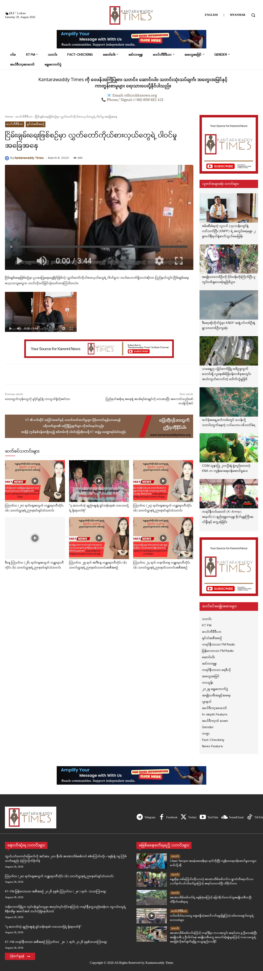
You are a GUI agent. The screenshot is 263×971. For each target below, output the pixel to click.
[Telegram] (140, 817)
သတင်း (175, 856)
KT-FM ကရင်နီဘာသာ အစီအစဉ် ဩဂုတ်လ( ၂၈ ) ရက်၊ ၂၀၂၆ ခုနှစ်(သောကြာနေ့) (56, 942)
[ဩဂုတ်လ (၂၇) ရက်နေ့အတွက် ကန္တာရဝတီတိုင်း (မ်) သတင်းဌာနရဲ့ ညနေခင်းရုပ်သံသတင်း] (163, 481)
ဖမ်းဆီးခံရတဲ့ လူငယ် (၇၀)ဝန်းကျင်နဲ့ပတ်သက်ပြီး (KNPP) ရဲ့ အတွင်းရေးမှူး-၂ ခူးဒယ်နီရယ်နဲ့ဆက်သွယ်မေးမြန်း (229, 231)
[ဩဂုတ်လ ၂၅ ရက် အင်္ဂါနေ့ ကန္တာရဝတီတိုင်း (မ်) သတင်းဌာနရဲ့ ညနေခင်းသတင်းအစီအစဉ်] (99, 538)
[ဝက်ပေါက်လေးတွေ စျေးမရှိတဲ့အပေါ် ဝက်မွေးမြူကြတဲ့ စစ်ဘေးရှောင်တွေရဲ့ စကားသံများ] (151, 915)
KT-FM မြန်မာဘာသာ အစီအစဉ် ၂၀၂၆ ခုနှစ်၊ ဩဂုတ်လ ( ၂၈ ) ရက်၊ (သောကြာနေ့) (55, 892)
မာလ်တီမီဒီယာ (23, 117)
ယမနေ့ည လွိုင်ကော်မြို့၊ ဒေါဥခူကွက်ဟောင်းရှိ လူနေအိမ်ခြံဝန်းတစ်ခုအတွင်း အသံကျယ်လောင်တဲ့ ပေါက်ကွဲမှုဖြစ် (226, 374)
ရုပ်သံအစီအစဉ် (35, 124)
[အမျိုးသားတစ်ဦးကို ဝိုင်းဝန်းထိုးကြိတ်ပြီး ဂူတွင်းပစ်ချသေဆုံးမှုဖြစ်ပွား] (229, 259)
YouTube (213, 817)
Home (9, 117)
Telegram (149, 817)
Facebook (171, 817)
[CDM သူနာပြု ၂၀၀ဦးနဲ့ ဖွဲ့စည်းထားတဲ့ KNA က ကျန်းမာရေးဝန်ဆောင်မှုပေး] (229, 448)
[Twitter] (183, 817)
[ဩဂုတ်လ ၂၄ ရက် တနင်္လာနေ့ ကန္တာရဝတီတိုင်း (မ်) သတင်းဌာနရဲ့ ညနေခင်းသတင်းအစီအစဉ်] (163, 538)
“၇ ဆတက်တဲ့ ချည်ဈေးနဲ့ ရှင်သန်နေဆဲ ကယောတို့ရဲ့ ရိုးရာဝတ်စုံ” (43, 927)
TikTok (258, 817)
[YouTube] (203, 817)
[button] (253, 15)
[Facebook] (161, 817)
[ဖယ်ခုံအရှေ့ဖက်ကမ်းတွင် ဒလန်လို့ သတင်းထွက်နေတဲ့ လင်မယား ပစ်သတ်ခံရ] (229, 402)
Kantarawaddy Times (29, 158)
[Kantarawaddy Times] (7, 158)
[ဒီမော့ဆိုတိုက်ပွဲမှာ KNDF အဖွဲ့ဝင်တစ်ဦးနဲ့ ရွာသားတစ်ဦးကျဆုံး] (229, 305)
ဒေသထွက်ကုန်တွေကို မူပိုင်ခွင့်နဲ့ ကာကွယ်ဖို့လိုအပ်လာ (37, 399)
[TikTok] (250, 817)
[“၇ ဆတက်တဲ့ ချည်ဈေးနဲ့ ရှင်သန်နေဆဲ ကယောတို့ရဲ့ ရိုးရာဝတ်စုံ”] (99, 481)
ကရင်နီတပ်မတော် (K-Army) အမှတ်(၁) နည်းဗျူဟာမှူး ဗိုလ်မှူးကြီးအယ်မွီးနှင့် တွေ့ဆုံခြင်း (227, 517)
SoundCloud (236, 817)
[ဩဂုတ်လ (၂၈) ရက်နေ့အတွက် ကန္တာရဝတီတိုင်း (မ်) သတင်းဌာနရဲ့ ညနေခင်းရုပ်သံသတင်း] (35, 481)
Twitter (192, 817)
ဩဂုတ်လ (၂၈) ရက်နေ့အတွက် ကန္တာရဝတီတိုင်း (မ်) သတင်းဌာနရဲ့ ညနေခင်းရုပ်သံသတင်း (59, 876)
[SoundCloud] (224, 817)
